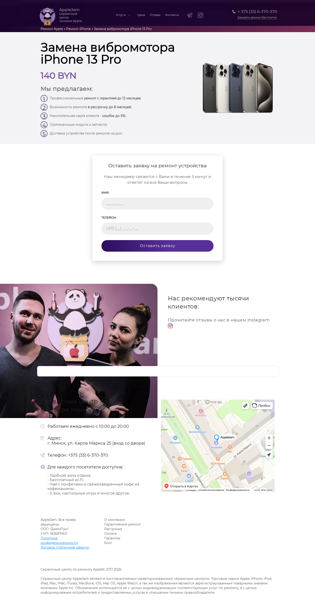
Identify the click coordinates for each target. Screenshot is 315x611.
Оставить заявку (157, 246)
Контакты (172, 15)
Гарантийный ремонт (122, 524)
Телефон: (109, 217)
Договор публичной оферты (65, 547)
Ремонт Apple (52, 29)
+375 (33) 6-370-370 (88, 455)
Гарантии (112, 538)
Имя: (105, 192)
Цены (141, 15)
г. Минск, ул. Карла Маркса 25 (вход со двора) (96, 443)
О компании (114, 520)
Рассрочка (113, 529)
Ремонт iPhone (78, 29)
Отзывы (155, 15)
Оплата (110, 534)
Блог (108, 543)
